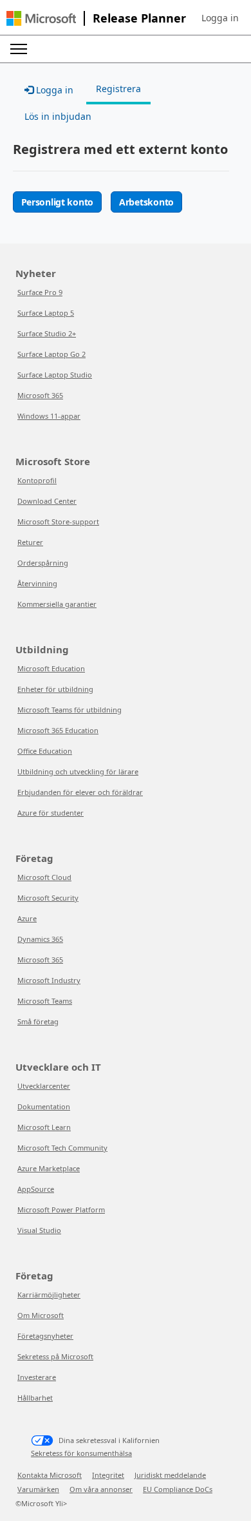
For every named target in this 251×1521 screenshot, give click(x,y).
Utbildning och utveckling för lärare (77, 771)
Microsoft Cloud (44, 877)
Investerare (36, 1377)
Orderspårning (42, 563)
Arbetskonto (146, 202)
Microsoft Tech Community (62, 1148)
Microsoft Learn (44, 1127)
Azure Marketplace (48, 1168)
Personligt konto (57, 202)
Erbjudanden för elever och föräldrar (80, 792)
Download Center (47, 501)
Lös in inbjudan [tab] (57, 116)
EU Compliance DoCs (177, 1489)
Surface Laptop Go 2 (51, 354)
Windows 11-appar (48, 416)
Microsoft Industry (48, 980)
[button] (220, 18)
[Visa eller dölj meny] (18, 48)
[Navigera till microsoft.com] (41, 18)
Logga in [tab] (53, 90)
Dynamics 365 (40, 939)
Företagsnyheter (45, 1336)
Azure (27, 918)
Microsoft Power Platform (61, 1209)
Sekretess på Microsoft (55, 1356)
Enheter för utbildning (55, 689)
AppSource (35, 1189)
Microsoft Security (48, 898)
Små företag (38, 1021)
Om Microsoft (40, 1315)
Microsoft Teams (44, 1001)
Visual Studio (39, 1230)
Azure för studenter (50, 813)
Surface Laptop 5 (45, 313)
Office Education (44, 751)
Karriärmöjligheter (48, 1294)
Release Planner (139, 18)
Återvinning (37, 583)
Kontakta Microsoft (49, 1475)
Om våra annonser (101, 1489)
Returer (30, 542)
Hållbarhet (35, 1397)
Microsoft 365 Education (57, 730)
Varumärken (38, 1489)
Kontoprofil (37, 480)
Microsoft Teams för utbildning (69, 709)
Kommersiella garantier (57, 604)
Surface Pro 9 (39, 292)
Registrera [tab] (118, 88)
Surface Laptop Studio (54, 374)
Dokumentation (43, 1106)
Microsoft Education (51, 668)
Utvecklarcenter (43, 1086)
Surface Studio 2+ (46, 333)
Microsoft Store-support (58, 521)
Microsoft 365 (40, 395)
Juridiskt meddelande (170, 1475)
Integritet (108, 1475)
